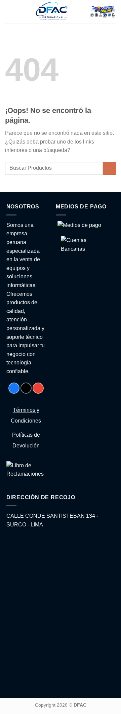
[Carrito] (102, 12)
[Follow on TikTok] (26, 388)
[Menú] (10, 11)
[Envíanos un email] (38, 388)
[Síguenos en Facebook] (13, 388)
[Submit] (109, 168)
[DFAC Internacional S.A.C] (52, 12)
